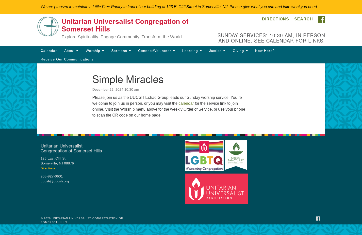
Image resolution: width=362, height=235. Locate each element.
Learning (190, 51)
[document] (181, 96)
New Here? (265, 51)
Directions (275, 19)
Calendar (49, 51)
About (70, 51)
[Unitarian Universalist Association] (216, 189)
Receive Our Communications (67, 59)
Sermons (119, 51)
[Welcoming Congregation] (204, 153)
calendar (186, 103)
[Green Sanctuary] (236, 153)
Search (303, 19)
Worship (93, 51)
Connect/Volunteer (155, 51)
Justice (216, 51)
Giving (239, 51)
